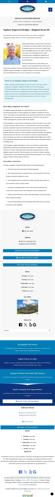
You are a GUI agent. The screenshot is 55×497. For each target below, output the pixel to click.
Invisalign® (8, 348)
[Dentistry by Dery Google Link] (34, 326)
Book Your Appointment (28, 251)
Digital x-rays (8, 363)
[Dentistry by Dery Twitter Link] (25, 326)
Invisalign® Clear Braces (27, 344)
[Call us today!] (46, 1)
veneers (27, 379)
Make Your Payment (28, 265)
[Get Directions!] (9, 1)
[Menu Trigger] (50, 10)
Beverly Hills (26, 480)
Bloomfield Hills (24, 484)
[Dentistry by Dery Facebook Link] (20, 326)
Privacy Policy (37, 489)
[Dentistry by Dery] (27, 9)
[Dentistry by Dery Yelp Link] (30, 326)
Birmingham (35, 480)
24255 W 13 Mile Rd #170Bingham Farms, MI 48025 (27, 414)
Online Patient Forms (28, 258)
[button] (49, 330)
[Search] (27, 330)
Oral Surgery (37, 21)
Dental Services (24, 21)
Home (15, 21)
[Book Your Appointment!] (27, 1)
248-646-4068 (28, 231)
